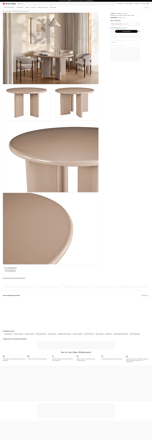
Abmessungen (117, 20)
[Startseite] (3, 11)
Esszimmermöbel (16, 11)
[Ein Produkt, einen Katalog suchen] (18, 3)
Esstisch (27, 11)
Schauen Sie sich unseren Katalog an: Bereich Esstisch (14, 278)
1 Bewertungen (125, 13)
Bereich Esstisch (23, 11)
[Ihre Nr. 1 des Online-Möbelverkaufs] (9, 3)
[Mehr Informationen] (124, 28)
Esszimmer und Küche (8, 11)
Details (111, 20)
